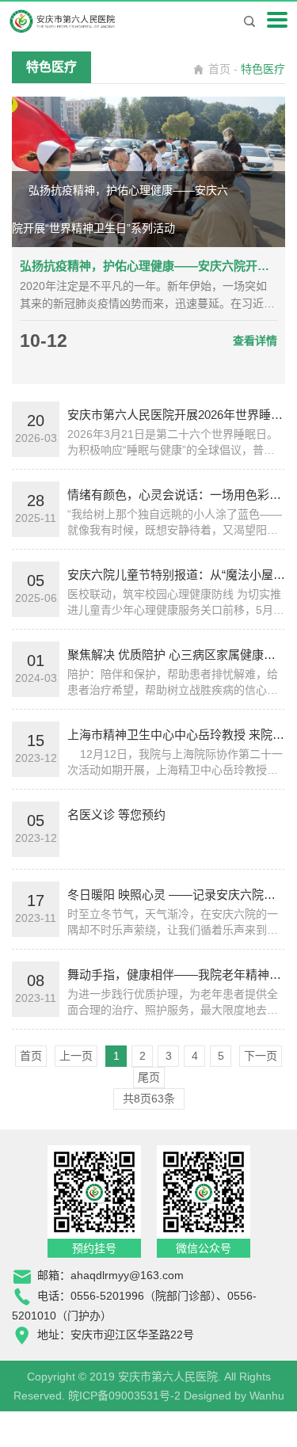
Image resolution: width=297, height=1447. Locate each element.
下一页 (260, 1055)
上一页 (76, 1055)
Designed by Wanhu (234, 1395)
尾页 (149, 1077)
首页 (219, 69)
